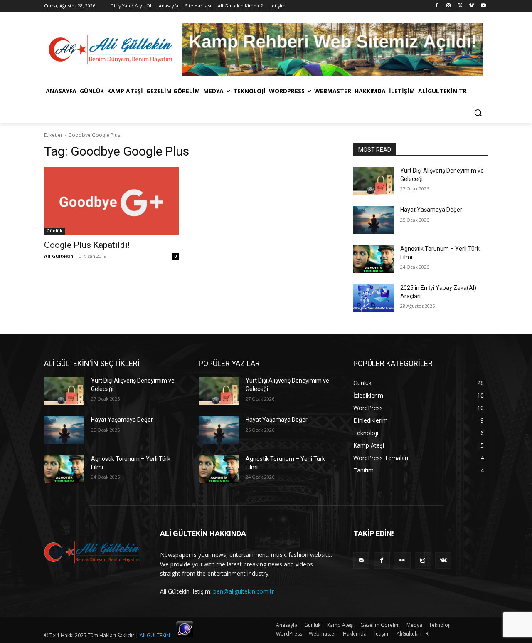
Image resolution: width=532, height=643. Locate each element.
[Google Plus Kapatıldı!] (111, 201)
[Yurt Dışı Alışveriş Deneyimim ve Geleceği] (373, 181)
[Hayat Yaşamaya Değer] (373, 220)
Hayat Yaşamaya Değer (431, 209)
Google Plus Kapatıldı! (87, 245)
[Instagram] (448, 6)
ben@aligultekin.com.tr (243, 591)
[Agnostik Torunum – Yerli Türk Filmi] (373, 259)
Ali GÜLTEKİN (155, 635)
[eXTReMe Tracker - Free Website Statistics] (184, 635)
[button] (478, 113)
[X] (460, 6)
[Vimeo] (471, 6)
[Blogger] (361, 560)
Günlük (54, 231)
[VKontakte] (443, 560)
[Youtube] (483, 6)
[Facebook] (437, 6)
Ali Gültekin (59, 256)
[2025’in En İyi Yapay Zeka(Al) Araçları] (373, 298)
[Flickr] (402, 560)
